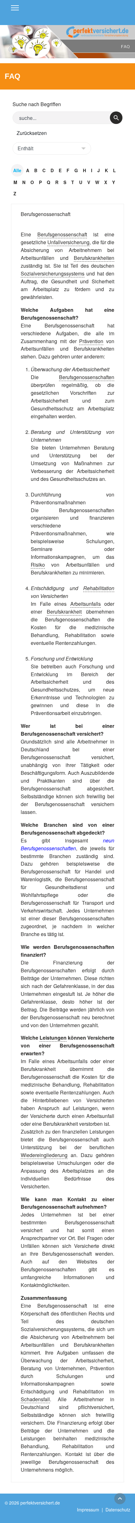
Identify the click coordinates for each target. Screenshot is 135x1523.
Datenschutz (117, 1509)
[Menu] (15, 8)
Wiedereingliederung (44, 1155)
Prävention (91, 341)
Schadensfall (35, 1399)
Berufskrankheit (64, 611)
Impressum (88, 1509)
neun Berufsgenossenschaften (67, 844)
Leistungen (53, 1037)
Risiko (38, 564)
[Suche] (116, 117)
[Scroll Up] (120, 1498)
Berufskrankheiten (94, 257)
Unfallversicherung (68, 242)
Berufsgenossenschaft (45, 214)
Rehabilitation (98, 588)
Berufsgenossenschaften (86, 377)
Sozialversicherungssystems (52, 273)
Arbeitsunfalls (85, 603)
